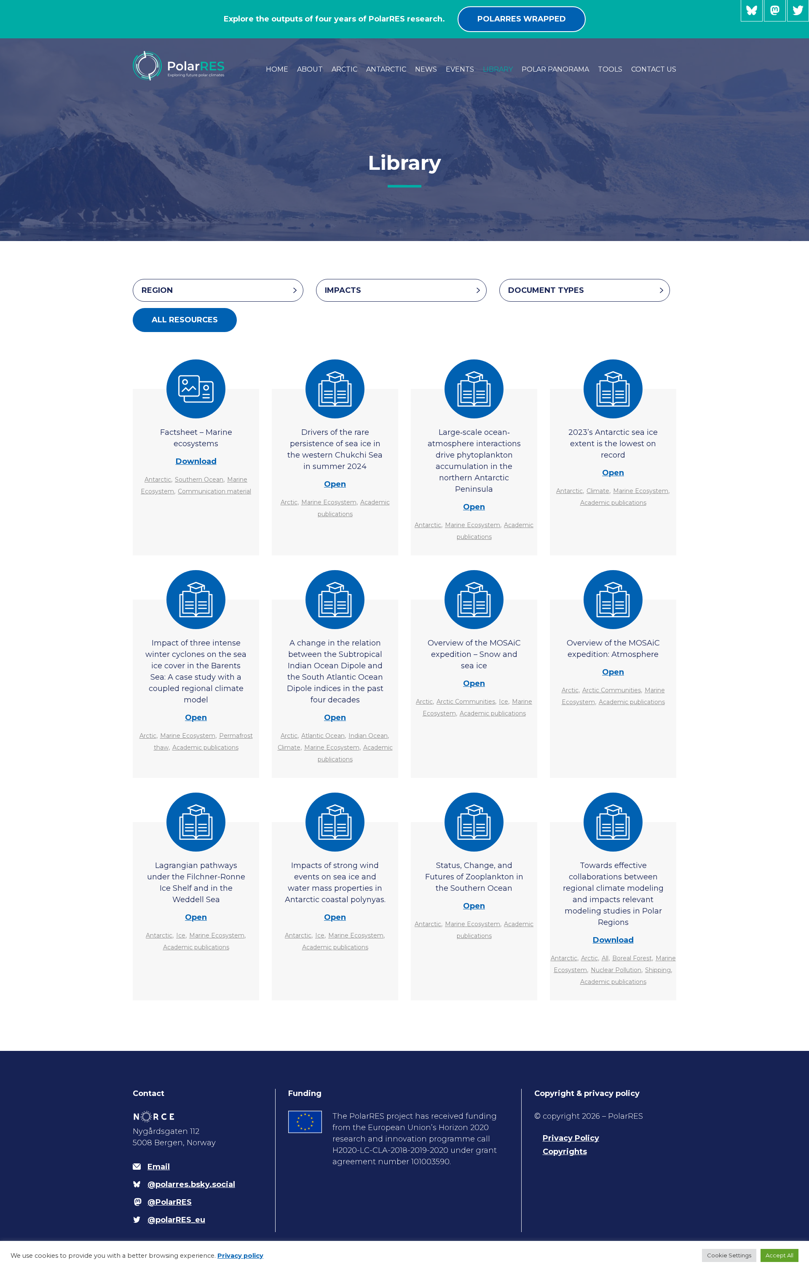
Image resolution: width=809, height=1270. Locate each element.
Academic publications (613, 502)
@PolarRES (775, 10)
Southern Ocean (199, 479)
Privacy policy (240, 1255)
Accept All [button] (779, 1255)
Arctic (344, 69)
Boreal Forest (632, 958)
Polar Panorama (555, 69)
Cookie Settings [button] (729, 1255)
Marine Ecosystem (328, 502)
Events (460, 69)
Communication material (214, 491)
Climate (598, 491)
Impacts (343, 290)
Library (498, 69)
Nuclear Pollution (616, 970)
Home (277, 69)
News (426, 69)
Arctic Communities (466, 701)
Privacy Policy (571, 1138)
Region (157, 290)
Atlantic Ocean (323, 735)
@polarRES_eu (798, 10)
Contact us (653, 69)
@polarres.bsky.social (752, 10)
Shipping (658, 970)
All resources (185, 319)
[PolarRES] (178, 67)
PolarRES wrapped (521, 19)
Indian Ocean (368, 735)
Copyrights (565, 1151)
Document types (546, 290)
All (605, 958)
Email (158, 1166)
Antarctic (386, 69)
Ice (503, 701)
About (310, 69)
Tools (610, 69)
